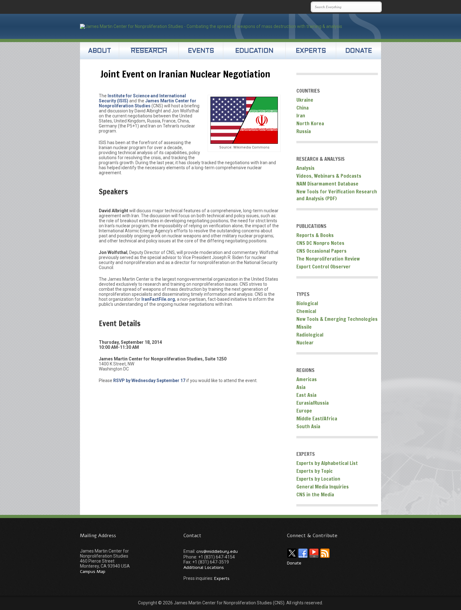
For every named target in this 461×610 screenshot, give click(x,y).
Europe (304, 410)
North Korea (310, 123)
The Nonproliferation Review (328, 258)
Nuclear (305, 342)
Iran (300, 115)
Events (201, 51)
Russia (303, 131)
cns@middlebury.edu (217, 551)
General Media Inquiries (322, 486)
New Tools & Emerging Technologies (337, 319)
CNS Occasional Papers (321, 250)
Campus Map (92, 572)
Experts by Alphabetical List (327, 463)
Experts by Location (318, 478)
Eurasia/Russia (312, 402)
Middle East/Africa (316, 418)
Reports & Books (315, 235)
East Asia (306, 394)
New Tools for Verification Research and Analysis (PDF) (336, 195)
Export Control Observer (323, 266)
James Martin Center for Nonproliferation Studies (147, 103)
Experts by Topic (314, 470)
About (99, 51)
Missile (304, 326)
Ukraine (304, 99)
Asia (300, 387)
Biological (307, 303)
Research (149, 51)
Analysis (305, 168)
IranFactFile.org (158, 299)
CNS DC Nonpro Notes (320, 243)
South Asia (308, 426)
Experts (311, 51)
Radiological (309, 334)
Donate (358, 51)
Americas (306, 379)
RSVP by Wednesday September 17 (149, 380)
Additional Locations (203, 567)
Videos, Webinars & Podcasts (328, 175)
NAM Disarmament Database (327, 183)
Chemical (306, 311)
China (302, 107)
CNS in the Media (315, 494)
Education (254, 51)
